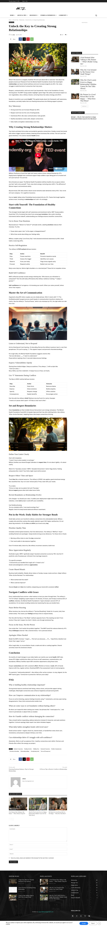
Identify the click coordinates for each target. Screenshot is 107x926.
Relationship (21, 20)
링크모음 (73, 117)
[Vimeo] (95, 4)
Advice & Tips (15, 20)
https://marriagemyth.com (28, 781)
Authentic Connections (18, 748)
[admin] (10, 35)
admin (13, 34)
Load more (84, 106)
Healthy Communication (56, 748)
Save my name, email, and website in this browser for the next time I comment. (32, 858)
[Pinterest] (28, 39)
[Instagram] (90, 4)
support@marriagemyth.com (45, 911)
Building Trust (36, 748)
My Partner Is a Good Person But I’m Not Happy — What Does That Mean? (88, 97)
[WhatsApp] (32, 39)
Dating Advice (51, 809)
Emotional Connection (45, 748)
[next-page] (13, 819)
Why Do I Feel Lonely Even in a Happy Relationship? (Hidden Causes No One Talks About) (38, 813)
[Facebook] (88, 4)
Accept (84, 923)
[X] (93, 4)
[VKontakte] (89, 916)
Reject (93, 923)
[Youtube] (97, 4)
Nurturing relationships (14, 751)
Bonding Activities (28, 748)
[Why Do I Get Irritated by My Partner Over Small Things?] (75, 72)
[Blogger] (72, 916)
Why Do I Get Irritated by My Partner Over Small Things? (88, 72)
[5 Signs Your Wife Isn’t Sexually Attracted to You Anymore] (13, 882)
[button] (96, 15)
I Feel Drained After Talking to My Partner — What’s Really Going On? (88, 61)
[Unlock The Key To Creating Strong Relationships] (13, 890)
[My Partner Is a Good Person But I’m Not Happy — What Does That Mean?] (58, 804)
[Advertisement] (62, 8)
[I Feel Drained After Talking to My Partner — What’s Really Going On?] (18, 804)
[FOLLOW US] (84, 913)
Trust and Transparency (45, 751)
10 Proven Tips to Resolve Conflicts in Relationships (53, 769)
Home (10, 20)
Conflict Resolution (12, 809)
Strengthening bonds (35, 751)
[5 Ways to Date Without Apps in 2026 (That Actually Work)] (13, 897)
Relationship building (25, 751)
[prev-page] (10, 819)
